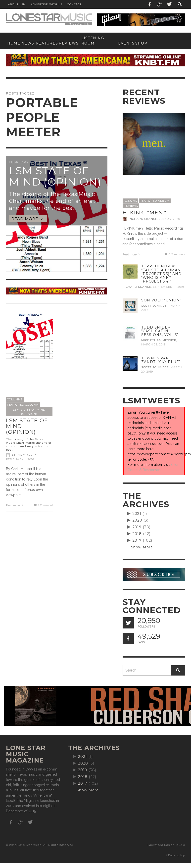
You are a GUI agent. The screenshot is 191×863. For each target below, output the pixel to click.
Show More (142, 547)
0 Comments (176, 254)
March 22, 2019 (153, 344)
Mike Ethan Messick (158, 340)
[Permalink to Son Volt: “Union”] (130, 306)
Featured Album (155, 200)
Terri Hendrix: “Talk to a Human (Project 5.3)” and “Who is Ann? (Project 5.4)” (161, 273)
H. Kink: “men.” (144, 212)
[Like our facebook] (128, 638)
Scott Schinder (155, 305)
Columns (15, 399)
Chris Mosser (24, 455)
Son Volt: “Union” (161, 300)
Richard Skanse (143, 219)
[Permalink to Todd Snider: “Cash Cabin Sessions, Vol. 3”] (130, 333)
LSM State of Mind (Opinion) (29, 412)
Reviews (131, 205)
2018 (137, 533)
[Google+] (159, 4)
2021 (137, 513)
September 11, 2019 (168, 286)
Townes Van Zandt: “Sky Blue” (161, 360)
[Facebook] (149, 4)
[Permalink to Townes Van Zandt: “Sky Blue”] (130, 363)
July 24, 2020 (169, 219)
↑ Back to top (175, 855)
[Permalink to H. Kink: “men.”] (154, 144)
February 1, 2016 (20, 459)
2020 (138, 520)
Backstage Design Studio (166, 845)
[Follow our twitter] (128, 622)
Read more (13, 505)
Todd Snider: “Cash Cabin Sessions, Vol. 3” (160, 331)
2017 (137, 540)
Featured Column (23, 404)
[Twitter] (169, 4)
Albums (130, 200)
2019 (137, 527)
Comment (45, 505)
